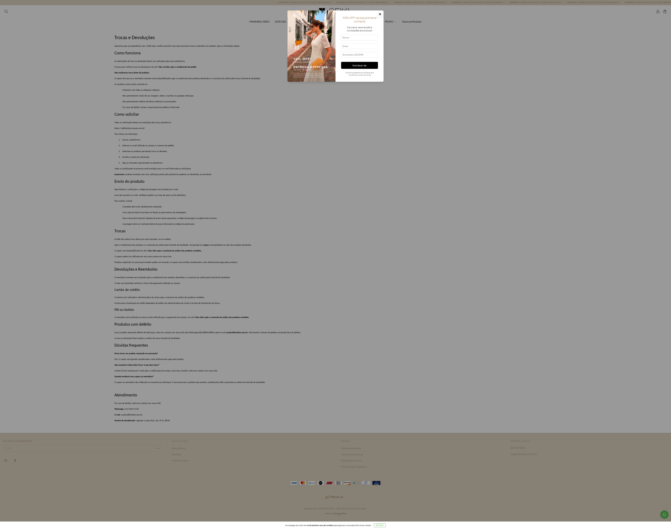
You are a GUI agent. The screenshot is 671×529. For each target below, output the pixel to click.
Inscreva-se (359, 65)
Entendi (380, 525)
